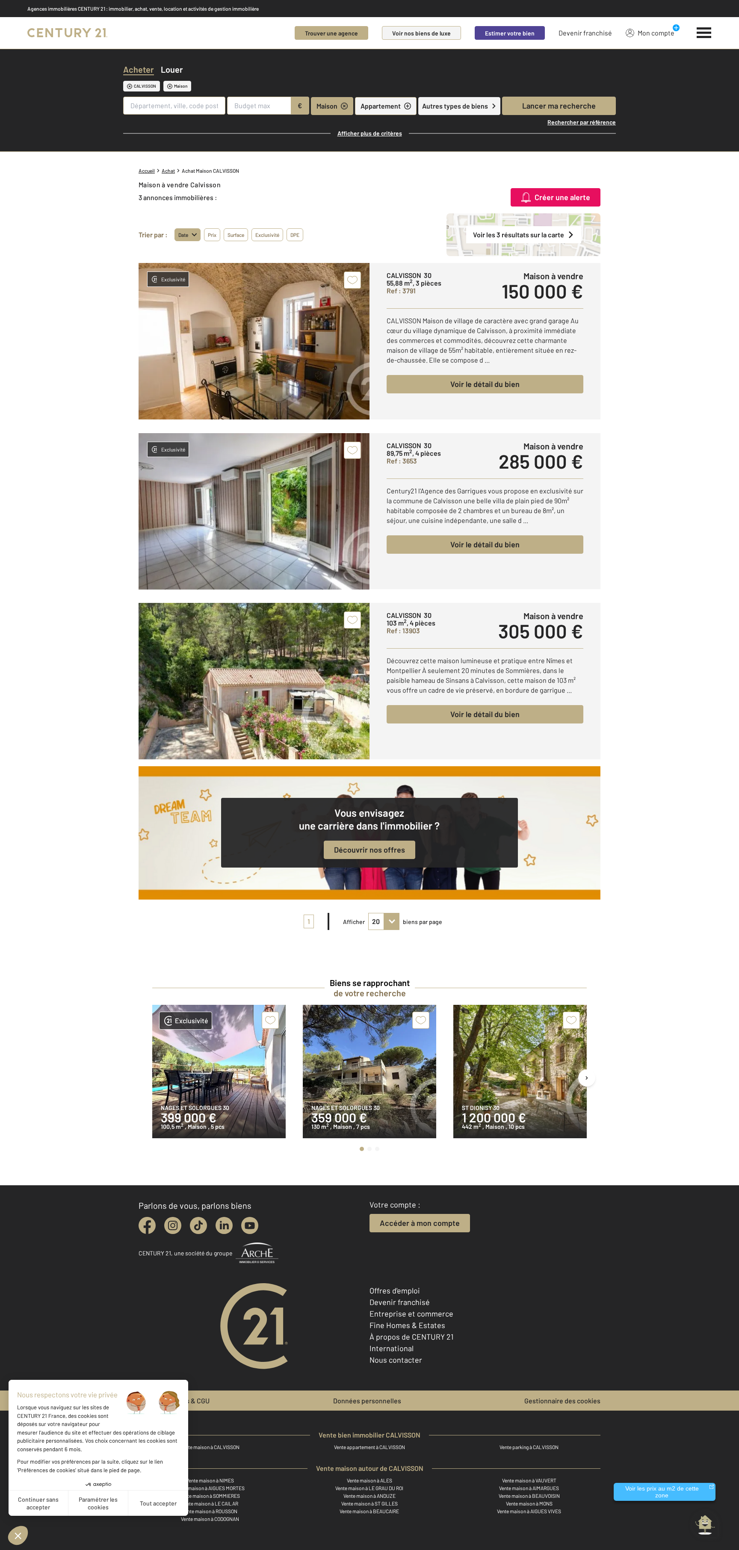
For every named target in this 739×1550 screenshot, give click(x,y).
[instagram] (172, 1225)
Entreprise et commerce (411, 1313)
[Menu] (704, 33)
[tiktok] (198, 1225)
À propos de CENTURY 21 (411, 1336)
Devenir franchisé (585, 33)
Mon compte (656, 33)
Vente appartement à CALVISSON (369, 1447)
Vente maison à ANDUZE (369, 1496)
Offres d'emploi (395, 1290)
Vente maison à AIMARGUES (529, 1488)
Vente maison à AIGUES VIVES (529, 1511)
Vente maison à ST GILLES (369, 1503)
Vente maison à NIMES (210, 1480)
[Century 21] (67, 33)
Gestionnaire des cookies (562, 1400)
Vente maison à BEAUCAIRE (369, 1511)
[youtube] (249, 1225)
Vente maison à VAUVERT (529, 1480)
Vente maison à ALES (369, 1480)
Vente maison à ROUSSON (209, 1511)
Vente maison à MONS (529, 1503)
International (392, 1348)
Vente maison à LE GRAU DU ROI (369, 1488)
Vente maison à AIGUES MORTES (210, 1488)
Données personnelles (367, 1400)
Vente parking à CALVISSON (529, 1447)
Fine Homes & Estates (407, 1325)
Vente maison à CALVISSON (209, 1447)
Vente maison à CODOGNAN (210, 1519)
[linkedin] (224, 1225)
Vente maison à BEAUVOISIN (529, 1496)
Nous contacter (396, 1359)
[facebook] (147, 1225)
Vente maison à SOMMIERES (210, 1496)
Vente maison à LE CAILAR (209, 1503)
